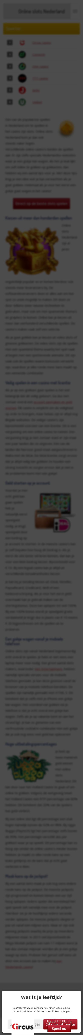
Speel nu (59, 1028)
